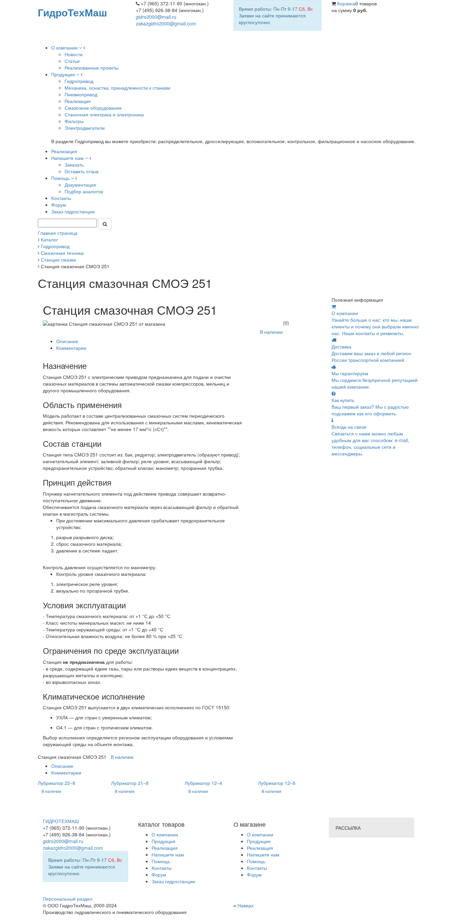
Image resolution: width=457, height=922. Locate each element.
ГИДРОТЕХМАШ (61, 821)
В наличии (271, 331)
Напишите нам (263, 854)
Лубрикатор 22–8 (56, 783)
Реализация (260, 847)
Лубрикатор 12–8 (276, 783)
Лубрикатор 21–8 (130, 783)
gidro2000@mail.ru (156, 16)
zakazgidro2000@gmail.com (166, 23)
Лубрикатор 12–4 (203, 783)
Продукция (259, 841)
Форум (254, 874)
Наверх (245, 905)
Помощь (256, 861)
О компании (260, 834)
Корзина (346, 3)
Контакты (257, 867)
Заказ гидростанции (173, 881)
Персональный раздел (67, 898)
